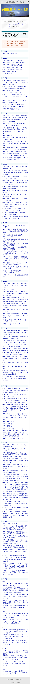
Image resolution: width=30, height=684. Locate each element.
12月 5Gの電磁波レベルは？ (12, 109)
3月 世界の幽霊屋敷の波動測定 (12, 65)
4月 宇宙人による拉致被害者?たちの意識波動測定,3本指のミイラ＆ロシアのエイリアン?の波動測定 (15, 182)
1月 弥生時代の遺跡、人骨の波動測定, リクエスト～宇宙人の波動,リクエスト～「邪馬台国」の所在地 (15, 82)
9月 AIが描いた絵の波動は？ (12, 102)
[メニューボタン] (2, 2)
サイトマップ (12, 679)
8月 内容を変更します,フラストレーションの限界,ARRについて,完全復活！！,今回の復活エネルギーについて (15, 541)
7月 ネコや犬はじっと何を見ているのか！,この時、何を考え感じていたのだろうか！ (15, 143)
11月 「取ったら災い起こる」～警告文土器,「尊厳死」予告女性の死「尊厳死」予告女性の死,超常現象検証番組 (15, 434)
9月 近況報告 (7, 426)
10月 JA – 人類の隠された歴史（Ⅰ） (14, 104)
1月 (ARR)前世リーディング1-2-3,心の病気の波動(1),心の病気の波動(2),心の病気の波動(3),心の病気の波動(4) (15, 390)
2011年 (5, 579)
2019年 (5, 113)
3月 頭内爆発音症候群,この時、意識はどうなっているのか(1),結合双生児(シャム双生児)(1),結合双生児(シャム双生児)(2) (15, 400)
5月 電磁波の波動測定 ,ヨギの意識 (13, 297)
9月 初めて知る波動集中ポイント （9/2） (15, 313)
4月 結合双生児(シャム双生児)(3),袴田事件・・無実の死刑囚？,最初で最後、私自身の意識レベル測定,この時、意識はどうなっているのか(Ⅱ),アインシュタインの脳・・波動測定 (15, 408)
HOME (8, 679)
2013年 (5, 442)
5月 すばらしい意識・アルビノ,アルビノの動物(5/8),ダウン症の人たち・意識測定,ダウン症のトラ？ (15, 466)
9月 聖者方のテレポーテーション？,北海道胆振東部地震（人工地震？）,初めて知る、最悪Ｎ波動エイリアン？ (15, 204)
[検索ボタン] (28, 2)
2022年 (5, 51)
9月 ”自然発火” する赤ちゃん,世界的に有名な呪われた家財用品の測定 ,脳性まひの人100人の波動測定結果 (15, 372)
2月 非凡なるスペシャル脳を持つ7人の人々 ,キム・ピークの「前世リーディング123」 (15, 285)
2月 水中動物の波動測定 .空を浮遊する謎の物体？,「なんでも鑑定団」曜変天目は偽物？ (15, 231)
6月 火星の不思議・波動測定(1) (12, 67)
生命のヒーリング (19, 679)
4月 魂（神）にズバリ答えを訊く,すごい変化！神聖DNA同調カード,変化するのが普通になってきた (15, 460)
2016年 (5, 281)
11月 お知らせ (7, 73)
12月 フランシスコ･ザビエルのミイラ (14, 438)
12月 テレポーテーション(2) (11, 324)
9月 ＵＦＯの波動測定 (10, 71)
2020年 (5, 78)
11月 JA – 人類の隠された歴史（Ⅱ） (14, 106)
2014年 (5, 386)
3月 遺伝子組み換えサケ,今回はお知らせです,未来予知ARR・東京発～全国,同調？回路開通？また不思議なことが (15, 454)
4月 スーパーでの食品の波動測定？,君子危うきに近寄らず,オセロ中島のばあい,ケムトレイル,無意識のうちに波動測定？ (15, 527)
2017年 (5, 222)
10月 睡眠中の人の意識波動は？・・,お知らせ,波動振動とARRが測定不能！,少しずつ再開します (15, 503)
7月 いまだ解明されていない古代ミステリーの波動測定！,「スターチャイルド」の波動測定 (15, 252)
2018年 (5, 164)
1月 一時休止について (10, 524)
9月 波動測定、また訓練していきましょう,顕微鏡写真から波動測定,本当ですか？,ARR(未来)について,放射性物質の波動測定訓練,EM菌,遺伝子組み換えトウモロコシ (15, 549)
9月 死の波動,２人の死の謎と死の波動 (14, 151)
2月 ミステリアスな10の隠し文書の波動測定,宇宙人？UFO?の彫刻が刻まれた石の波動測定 (15, 172)
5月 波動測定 (7, 135)
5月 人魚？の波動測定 (10, 54)
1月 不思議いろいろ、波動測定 (12, 60)
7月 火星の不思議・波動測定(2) (12, 69)
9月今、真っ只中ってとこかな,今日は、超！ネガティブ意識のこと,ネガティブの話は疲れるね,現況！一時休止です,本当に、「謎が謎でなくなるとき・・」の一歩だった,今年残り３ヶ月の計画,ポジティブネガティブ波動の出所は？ (15, 617)
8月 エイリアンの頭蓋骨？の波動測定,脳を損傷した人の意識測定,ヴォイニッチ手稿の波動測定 (15, 258)
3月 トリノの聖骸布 (9, 289)
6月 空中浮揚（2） (9, 421)
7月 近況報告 (7, 424)
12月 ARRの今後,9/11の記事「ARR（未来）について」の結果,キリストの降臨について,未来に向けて (15, 572)
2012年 (5, 521)
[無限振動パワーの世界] (15, 2)
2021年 (5, 58)
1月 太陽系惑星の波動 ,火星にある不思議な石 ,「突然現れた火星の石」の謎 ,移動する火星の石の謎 (15, 332)
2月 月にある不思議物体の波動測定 (14, 62)
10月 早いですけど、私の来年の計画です (15, 376)
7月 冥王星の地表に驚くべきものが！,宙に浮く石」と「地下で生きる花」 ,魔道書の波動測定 (15, 305)
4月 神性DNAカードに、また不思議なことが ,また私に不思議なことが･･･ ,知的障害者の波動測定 (15, 293)
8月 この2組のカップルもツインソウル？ (15, 100)
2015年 (5, 328)
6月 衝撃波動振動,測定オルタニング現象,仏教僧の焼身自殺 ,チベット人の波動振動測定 (15, 358)
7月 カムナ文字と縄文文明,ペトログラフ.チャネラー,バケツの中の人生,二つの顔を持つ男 (15, 96)
